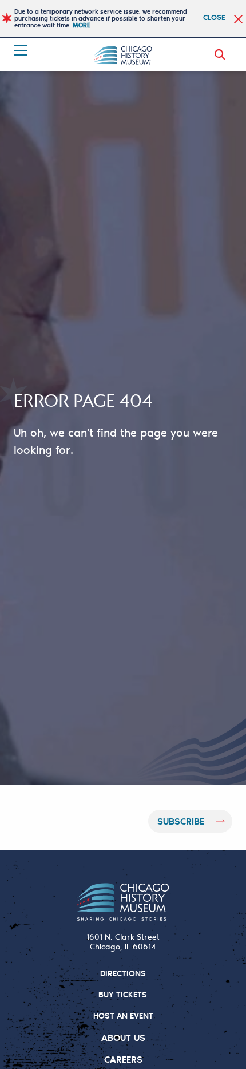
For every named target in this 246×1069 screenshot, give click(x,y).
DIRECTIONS (123, 973)
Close (214, 17)
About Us (123, 1037)
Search (222, 54)
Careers (123, 1059)
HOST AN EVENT (123, 1015)
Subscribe (180, 821)
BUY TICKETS (122, 994)
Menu (21, 50)
